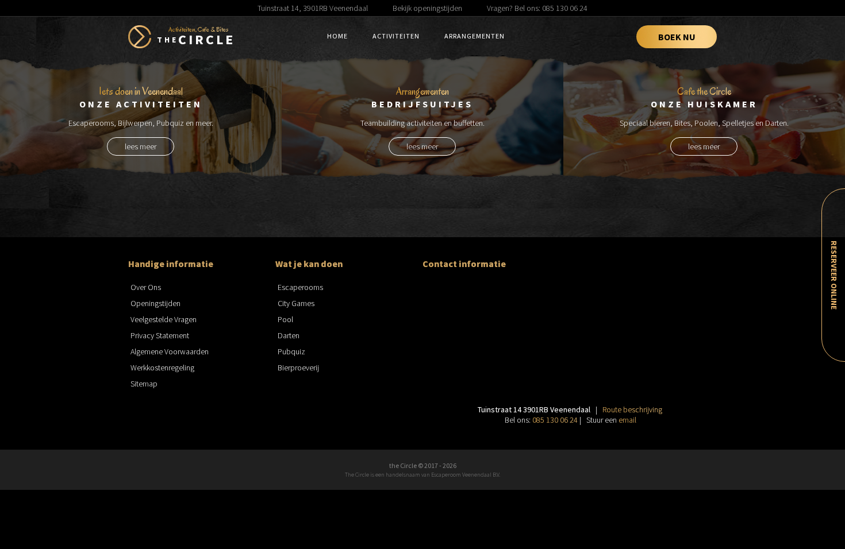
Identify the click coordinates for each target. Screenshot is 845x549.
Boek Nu (677, 36)
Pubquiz (291, 351)
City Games (296, 303)
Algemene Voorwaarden (169, 351)
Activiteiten (396, 36)
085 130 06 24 (555, 420)
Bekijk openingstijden (427, 8)
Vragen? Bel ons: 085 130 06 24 (537, 8)
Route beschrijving (632, 409)
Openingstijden (155, 303)
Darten (288, 335)
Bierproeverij (298, 367)
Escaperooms (300, 287)
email (627, 420)
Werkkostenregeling (162, 367)
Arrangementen (474, 36)
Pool (285, 319)
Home (337, 36)
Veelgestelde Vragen (163, 319)
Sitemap (144, 383)
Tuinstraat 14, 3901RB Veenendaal (313, 8)
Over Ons (145, 287)
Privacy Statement (159, 335)
